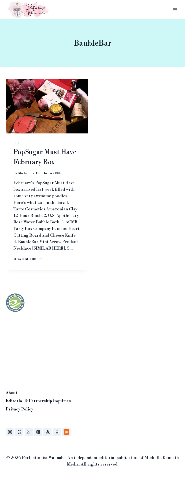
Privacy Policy (19, 409)
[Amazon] (47, 432)
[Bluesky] (29, 432)
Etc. (17, 143)
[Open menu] (174, 9)
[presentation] (47, 106)
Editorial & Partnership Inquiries (38, 401)
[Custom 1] (66, 432)
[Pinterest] (38, 432)
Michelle (24, 173)
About (11, 393)
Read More (27, 259)
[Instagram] (10, 432)
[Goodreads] (57, 432)
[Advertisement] (42, 350)
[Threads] (19, 432)
